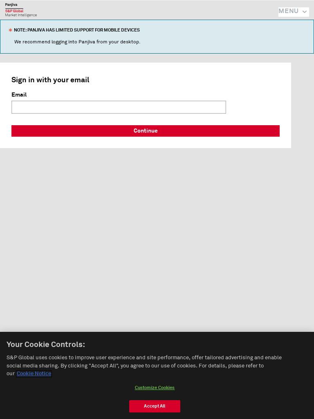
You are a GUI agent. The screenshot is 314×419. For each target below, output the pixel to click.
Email (19, 95)
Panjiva (21, 10)
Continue (146, 131)
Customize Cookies (155, 387)
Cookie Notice (34, 373)
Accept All (154, 406)
